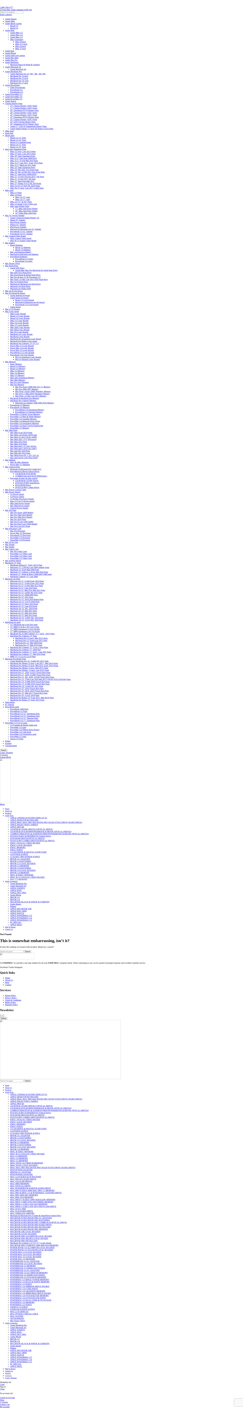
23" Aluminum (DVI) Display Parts (24, 117)
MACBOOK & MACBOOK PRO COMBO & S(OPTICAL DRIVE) (38, 1222)
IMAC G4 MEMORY (19, 1158)
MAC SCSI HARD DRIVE (21, 1211)
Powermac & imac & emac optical (23, 478)
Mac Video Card (11, 549)
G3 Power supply (17, 494)
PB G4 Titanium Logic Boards (27, 359)
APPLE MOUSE (17, 827)
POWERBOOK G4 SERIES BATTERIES (27, 1275)
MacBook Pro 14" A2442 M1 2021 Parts (26, 686)
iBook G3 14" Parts (18, 140)
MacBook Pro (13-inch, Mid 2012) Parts (31, 638)
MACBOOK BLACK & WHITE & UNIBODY (30, 902)
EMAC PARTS (16, 850)
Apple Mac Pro (11, 60)
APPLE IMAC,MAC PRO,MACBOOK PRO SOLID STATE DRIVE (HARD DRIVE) (46, 822)
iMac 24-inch (20, 46)
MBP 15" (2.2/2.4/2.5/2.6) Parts (23, 657)
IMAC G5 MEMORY (19, 1161)
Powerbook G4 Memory (20, 407)
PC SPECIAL (16, 922)
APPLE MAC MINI (18, 911)
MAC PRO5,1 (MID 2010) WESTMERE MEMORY (32, 1202)
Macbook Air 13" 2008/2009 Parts (24, 595)
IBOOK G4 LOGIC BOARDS (23, 870)
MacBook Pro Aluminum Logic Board (25, 339)
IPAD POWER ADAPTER (21, 1170)
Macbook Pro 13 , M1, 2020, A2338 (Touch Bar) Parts (32, 677)
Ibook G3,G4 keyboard (24, 300)
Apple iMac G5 (16, 37)
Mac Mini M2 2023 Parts (20, 453)
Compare (8, 1376)
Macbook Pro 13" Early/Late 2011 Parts (31, 641)
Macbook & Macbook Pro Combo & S (25, 469)
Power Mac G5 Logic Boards (22, 350)
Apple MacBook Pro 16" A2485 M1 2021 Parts (29, 661)
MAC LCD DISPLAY (19, 1311)
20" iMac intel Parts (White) (26, 211)
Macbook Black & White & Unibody (25, 65)
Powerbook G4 (16, 90)
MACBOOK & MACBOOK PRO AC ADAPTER (31, 1218)
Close (2, 1384)
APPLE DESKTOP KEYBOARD (24, 820)
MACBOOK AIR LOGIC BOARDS (25, 1232)
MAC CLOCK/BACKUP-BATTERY (25, 1177)
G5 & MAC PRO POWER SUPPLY (25, 857)
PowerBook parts (12, 707)
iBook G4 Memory (17, 369)
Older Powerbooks (17, 87)
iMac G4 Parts (16, 195)
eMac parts (9, 131)
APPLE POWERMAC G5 (21, 920)
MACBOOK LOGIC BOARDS (23, 1234)
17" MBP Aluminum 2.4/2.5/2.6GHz (25, 631)
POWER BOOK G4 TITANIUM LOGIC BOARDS (31, 1250)
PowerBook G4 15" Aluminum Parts (25, 716)
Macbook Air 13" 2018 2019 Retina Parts (26, 599)
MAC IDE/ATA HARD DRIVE (23, 1179)
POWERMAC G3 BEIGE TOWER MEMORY (29, 1279)
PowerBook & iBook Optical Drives (24, 471)
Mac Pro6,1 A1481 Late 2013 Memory (30, 396)
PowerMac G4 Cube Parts (20, 732)
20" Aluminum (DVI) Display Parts (24, 110)
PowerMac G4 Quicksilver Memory (24, 423)
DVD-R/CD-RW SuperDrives (27, 483)
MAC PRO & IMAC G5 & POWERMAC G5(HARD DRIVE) (36, 1193)
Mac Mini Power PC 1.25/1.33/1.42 (24, 455)
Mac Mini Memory (17, 380)
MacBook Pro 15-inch (19, 78)
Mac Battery (10, 243)
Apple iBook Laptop (13, 23)
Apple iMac (10, 30)
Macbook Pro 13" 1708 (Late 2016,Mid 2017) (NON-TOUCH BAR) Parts (40, 679)
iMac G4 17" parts (22, 199)
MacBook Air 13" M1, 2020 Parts (23, 609)
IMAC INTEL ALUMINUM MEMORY (26, 1163)
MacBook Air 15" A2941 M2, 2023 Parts (26, 618)
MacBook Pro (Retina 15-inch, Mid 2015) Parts (29, 668)
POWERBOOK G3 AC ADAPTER (25, 1261)
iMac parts (9, 190)
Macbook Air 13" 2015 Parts (21, 597)
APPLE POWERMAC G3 (21, 916)
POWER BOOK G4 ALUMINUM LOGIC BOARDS (32, 1248)
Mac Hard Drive (11, 266)
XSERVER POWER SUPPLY (22, 1309)
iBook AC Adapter (17, 220)
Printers (13, 906)
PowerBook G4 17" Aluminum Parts (25, 720)
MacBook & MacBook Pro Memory (24, 398)
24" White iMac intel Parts (25, 213)
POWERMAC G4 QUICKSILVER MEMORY (29, 1295)
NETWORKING (17, 1318)
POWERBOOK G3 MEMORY (23, 1266)
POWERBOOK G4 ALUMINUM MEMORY (29, 1273)
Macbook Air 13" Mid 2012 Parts (23, 613)
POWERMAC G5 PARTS (21, 1305)
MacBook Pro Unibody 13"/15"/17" (24, 343)
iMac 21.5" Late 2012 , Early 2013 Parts (26, 163)
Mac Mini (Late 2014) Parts (21, 433)
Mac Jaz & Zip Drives (14, 291)
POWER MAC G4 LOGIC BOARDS (25, 1254)
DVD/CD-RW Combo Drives (27, 487)
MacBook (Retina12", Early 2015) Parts (26, 565)
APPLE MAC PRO (18, 893)
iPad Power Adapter (18, 222)
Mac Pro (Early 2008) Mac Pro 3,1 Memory (32, 387)
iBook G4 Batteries (23, 250)
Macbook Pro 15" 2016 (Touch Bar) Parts (27, 688)
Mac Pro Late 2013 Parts (20, 526)
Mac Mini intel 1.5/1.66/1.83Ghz (23, 446)
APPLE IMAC (16, 925)
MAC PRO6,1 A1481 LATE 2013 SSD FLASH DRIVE (33, 1206)
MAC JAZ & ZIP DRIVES (21, 1181)
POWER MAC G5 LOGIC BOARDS (25, 1257)
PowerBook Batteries (18, 257)
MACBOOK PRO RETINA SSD (24, 1241)
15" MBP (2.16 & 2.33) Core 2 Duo (24, 627)
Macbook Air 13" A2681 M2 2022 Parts (26, 593)
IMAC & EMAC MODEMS (21, 875)
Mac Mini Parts (11, 430)
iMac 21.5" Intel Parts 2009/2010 (23, 158)
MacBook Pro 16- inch (19, 81)
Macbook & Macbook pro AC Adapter (25, 229)
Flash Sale (9, 133)
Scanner (8, 743)
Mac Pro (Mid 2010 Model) (21, 515)
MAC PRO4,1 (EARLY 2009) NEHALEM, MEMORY (33, 1200)
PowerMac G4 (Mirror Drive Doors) (24, 730)
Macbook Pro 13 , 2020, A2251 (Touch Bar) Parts (30, 672)
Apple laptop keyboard (19, 298)
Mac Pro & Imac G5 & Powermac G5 (25, 277)
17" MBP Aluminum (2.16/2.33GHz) (25, 629)
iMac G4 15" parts (22, 197)
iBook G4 (14, 28)
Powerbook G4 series (23, 261)
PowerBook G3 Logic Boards (22, 353)
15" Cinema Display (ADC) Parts (23, 106)
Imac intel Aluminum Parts (15, 149)
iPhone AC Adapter (18, 225)
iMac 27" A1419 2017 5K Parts (23, 179)
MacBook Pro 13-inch (19, 76)
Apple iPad (9, 51)
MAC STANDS (16, 1316)
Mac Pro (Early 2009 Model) (21, 513)
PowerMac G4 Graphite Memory (23, 419)
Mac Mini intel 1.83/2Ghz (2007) (23, 449)
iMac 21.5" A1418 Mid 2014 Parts (24, 161)
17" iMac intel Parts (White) (26, 209)
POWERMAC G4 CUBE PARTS (24, 1289)
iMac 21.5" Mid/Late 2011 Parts (23, 165)
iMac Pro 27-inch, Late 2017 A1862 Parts (27, 188)
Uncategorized (11, 746)
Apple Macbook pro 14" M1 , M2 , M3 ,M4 (27, 74)
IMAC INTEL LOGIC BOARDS (24, 1165)
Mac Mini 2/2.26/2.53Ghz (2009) (23, 437)
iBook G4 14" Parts (18, 147)
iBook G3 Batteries (23, 247)
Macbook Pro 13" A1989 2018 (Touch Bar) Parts (30, 682)
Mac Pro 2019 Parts (18, 519)
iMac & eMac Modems (19, 462)
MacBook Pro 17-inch (19, 83)
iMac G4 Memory (17, 373)
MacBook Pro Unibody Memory (23, 401)
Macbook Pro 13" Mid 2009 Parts (28, 643)
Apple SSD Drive (17, 268)
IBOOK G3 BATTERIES (20, 861)
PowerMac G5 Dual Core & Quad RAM (26, 426)
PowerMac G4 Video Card (21, 556)
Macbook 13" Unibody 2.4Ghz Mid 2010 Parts (29, 572)
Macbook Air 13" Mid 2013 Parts (23, 615)
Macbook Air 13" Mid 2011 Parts (23, 611)
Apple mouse (15, 307)
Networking (10, 702)
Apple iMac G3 (16, 33)
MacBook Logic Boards (19, 337)
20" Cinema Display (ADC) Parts (23, 113)
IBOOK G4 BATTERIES (20, 868)
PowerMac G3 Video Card (21, 554)
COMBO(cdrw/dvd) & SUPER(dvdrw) (31, 476)
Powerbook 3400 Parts (19, 709)
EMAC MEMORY (18, 847)
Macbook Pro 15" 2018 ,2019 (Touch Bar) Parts (29, 691)
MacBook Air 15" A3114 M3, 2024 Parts (26, 620)
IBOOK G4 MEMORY (19, 873)
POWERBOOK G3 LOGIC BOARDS (26, 1264)
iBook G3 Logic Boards (19, 316)
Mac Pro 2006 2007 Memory (26, 389)
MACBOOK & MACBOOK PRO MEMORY (29, 1229)
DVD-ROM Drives (23, 485)
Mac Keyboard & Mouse (15, 293)
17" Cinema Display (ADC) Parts (23, 108)
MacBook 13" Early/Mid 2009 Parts (24, 570)
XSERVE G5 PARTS (19, 1307)
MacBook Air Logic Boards (21, 334)
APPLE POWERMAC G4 (21, 918)
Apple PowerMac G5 (13, 99)
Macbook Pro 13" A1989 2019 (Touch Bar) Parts (30, 684)
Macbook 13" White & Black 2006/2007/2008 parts (31, 574)
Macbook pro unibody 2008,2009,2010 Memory (34, 403)
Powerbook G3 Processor (20, 535)
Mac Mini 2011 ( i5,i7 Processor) (23, 439)
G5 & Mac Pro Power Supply (22, 499)
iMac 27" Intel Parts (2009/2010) (23, 174)
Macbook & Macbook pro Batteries (24, 254)
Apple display (15, 904)
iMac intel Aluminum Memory (22, 378)
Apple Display (11, 19)
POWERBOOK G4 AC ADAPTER (25, 1270)
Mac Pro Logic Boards (19, 332)
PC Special (9, 704)
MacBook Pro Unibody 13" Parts (23, 636)
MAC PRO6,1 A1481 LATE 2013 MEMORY (29, 1204)
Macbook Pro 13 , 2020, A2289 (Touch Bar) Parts (30, 675)
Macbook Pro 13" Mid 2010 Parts (28, 645)
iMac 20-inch (20, 42)
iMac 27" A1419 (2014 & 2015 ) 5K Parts (27, 177)
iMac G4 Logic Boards (19, 323)
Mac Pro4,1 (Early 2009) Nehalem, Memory (33, 391)
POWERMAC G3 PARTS (21, 1284)
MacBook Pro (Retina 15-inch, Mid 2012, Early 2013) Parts (34, 666)
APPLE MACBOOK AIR (21, 909)
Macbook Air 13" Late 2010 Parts (23, 606)
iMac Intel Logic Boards (20, 327)
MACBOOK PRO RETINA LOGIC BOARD (29, 1238)
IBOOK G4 (15, 900)
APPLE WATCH (17, 913)
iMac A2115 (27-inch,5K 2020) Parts (25, 186)
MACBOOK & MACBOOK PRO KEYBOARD (30, 1227)
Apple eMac (10, 21)
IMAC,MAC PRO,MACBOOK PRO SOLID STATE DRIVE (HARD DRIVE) (42, 1168)
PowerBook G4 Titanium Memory (29, 412)
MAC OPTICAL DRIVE (20, 1186)
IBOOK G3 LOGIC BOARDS (23, 863)
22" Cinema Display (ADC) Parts (23, 115)
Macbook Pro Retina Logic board (23, 341)
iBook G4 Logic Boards (19, 318)
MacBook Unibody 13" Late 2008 (24, 577)
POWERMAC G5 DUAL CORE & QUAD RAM (30, 1300)
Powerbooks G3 (16, 92)
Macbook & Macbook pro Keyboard (30, 302)
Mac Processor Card (13, 529)
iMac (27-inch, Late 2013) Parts (23, 154)
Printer (7, 741)
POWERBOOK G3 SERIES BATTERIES (27, 1268)
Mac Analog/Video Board (15, 236)
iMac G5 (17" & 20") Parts (21, 202)
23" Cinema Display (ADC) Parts (23, 119)
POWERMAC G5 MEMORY (22, 1302)
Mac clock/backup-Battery (20, 252)
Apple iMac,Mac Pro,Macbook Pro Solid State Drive (36, 270)
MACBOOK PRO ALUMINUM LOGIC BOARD (31, 1236)
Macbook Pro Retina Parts (15, 659)
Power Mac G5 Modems (20, 465)
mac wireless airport (13, 561)
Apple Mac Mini (11, 58)
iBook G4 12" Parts (18, 145)
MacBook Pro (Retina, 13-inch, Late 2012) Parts (29, 670)
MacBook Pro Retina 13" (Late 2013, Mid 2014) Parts (32, 698)
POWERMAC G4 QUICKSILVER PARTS (28, 1298)
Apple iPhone (10, 53)
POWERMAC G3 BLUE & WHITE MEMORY (30, 1282)
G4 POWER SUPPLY (19, 854)
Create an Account (7, 1398)
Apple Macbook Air (13, 67)
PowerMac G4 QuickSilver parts (23, 734)
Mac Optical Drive (12, 467)
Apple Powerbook (12, 85)
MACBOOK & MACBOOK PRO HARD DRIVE (31, 1225)
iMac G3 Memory (17, 371)
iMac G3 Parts (16, 193)
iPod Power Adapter (18, 227)
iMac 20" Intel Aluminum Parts (22, 156)
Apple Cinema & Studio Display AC (24, 218)
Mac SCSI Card (11, 542)
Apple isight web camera (15, 55)
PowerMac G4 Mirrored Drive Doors (25, 421)
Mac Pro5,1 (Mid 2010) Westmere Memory (32, 394)
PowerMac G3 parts (18, 727)
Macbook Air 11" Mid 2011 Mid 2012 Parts (27, 590)
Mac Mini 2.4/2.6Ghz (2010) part (23, 435)
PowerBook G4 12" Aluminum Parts (25, 714)
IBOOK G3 (15, 897)
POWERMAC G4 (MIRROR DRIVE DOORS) (29, 1286)
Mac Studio (9, 547)
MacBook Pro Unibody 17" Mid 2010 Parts (27, 654)
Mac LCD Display (12, 309)
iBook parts (9, 135)
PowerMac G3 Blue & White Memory (25, 417)
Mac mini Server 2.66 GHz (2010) (24, 458)
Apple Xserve (10, 101)
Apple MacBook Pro (13, 71)
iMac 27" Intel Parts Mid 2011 (22, 181)
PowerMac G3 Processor (20, 538)
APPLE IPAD (16, 890)
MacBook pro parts (13, 622)
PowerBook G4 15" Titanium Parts (24, 718)
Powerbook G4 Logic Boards (22, 355)
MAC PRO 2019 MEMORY (22, 1197)
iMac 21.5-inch (21, 44)
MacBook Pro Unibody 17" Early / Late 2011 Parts (30, 652)
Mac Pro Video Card (18, 551)
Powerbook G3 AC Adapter (21, 231)
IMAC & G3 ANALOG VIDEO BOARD (27, 877)
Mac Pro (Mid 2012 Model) (21, 517)
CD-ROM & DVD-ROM (25, 474)
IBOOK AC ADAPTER (20, 859)
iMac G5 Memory (17, 375)
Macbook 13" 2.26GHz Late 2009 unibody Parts (29, 567)
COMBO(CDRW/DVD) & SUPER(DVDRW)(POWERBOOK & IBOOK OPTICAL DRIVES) (49, 834)
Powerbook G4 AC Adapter (21, 234)
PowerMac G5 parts (18, 736)
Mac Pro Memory (17, 385)
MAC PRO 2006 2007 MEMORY (24, 1195)
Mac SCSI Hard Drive (19, 282)
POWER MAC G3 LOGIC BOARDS (25, 1252)
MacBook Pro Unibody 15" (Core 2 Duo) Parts (29, 647)
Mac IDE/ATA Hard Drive (21, 273)
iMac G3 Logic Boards (19, 321)
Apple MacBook (11, 62)
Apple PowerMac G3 (13, 94)
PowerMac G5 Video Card (21, 558)
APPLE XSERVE (17, 888)
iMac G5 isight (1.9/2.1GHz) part (23, 204)
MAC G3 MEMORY (18, 879)
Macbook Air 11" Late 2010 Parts (23, 588)
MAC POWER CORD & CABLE (24, 1314)
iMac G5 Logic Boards (19, 325)
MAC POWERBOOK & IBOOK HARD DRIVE (30, 1188)
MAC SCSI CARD (18, 1209)
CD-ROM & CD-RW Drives (26, 481)
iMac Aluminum (16, 39)
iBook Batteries (16, 245)
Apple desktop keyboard (20, 295)
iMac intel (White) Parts (19, 206)
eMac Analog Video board (20, 238)
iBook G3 (14, 26)
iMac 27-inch (20, 49)
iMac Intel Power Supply (20, 503)
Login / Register (11, 1378)
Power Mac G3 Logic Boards (22, 346)
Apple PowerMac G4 (13, 97)
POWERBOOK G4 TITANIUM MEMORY (28, 1277)
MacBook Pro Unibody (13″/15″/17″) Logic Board (30, 1243)
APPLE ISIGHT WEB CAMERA (24, 825)
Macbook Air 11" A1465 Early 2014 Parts (27, 581)
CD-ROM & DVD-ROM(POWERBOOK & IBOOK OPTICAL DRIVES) (40, 831)
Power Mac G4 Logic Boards (22, 348)
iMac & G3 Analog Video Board (23, 241)
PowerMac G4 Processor (20, 540)
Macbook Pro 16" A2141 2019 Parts (24, 695)
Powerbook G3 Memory (20, 405)
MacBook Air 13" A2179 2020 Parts (24, 602)
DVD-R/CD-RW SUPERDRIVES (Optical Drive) (30, 836)
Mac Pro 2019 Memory (19, 382)
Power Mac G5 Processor (20, 533)
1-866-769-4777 (6, 7)
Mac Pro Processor (17, 531)
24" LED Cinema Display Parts (22, 122)
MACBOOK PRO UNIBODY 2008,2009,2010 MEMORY (34, 1245)
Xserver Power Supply (19, 508)
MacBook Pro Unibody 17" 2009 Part (25, 650)
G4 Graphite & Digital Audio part (23, 725)
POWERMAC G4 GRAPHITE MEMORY (27, 1291)
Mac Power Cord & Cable (15, 490)
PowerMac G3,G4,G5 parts (16, 723)
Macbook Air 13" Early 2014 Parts (24, 604)
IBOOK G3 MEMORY (19, 866)
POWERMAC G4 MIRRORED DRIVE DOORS (30, 1293)
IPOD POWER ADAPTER (21, 1174)
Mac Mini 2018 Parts (18, 444)
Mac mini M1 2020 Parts (20, 451)
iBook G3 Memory (17, 366)
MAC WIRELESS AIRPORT (22, 1213)
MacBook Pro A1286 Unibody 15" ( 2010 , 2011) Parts (32, 634)
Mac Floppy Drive (12, 263)
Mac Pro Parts (10, 510)
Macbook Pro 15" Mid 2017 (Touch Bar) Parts (28, 693)
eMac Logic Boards (18, 314)
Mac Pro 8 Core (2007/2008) (21, 522)
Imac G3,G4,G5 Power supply (22, 501)
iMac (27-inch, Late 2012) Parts (23, 151)
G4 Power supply (17, 497)
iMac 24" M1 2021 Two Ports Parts (24, 170)
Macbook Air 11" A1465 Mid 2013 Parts (26, 586)
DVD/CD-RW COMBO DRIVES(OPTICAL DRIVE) (32, 841)
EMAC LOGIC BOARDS (21, 845)
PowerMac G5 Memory (19, 428)
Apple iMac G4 (16, 35)
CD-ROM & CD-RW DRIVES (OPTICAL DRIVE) (31, 829)
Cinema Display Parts (13, 103)
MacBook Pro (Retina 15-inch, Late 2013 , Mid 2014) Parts (34, 663)
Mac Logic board (12, 311)
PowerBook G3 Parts (18, 711)
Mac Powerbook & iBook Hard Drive (25, 275)
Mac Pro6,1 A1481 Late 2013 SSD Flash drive (29, 279)
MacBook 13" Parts (13, 563)
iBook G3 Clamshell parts (20, 142)
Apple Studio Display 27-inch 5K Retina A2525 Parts (31, 129)
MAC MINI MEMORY (19, 1184)
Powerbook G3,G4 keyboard (26, 305)
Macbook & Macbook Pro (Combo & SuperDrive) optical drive (35, 1216)
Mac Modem (10, 460)
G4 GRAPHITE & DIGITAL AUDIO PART (28, 852)
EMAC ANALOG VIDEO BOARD (25, 843)
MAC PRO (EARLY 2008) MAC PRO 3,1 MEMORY (32, 1190)
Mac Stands (9, 545)
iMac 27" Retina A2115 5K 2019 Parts (25, 183)
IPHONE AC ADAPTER (20, 1172)
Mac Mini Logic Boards (19, 330)
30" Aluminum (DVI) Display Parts (24, 124)
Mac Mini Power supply (19, 506)
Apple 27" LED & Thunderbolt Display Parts (28, 126)
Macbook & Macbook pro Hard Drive (25, 284)
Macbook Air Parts (12, 579)
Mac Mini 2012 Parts (18, 442)
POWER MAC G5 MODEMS (22, 1259)
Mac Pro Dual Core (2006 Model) (23, 524)
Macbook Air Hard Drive (20, 286)
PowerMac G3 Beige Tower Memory (25, 414)
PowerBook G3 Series (24, 259)
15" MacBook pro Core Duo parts (23, 625)
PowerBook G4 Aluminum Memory (29, 410)
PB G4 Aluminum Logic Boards (28, 357)
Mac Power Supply (13, 492)
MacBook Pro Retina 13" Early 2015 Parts (27, 700)
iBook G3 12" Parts (18, 138)
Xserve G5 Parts (16, 739)
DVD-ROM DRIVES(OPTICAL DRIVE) (27, 838)
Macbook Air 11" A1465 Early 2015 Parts (27, 583)
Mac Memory (10, 362)
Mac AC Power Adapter (14, 215)
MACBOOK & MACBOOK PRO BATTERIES (30, 1220)
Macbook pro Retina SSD (20, 289)
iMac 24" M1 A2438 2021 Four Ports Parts (27, 172)
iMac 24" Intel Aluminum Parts (22, 167)
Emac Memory (16, 364)
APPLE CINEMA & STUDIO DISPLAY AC (28, 818)
